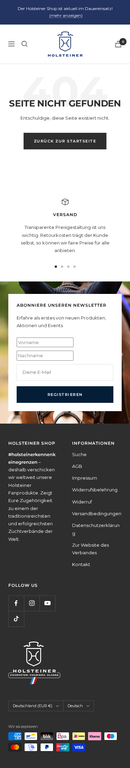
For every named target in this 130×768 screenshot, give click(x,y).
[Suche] (24, 44)
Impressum (84, 478)
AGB (77, 466)
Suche (79, 454)
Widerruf (82, 502)
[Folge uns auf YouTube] (47, 603)
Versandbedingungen (96, 513)
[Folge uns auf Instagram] (32, 603)
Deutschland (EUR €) (32, 705)
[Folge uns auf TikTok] (16, 619)
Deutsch (75, 705)
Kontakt (81, 564)
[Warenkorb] (118, 44)
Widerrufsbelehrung (95, 489)
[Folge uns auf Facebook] (16, 603)
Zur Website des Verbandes (90, 548)
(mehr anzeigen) (66, 15)
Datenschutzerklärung (96, 529)
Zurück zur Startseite (65, 141)
